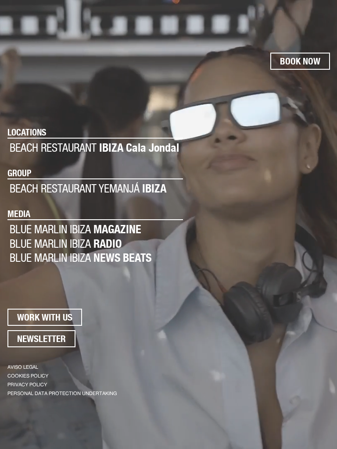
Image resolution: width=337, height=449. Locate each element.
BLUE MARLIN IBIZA (75, 229)
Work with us (44, 317)
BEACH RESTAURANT (94, 147)
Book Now (300, 61)
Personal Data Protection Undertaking (62, 393)
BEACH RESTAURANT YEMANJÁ (88, 188)
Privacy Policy (27, 384)
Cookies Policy (27, 376)
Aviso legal (22, 367)
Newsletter (41, 338)
